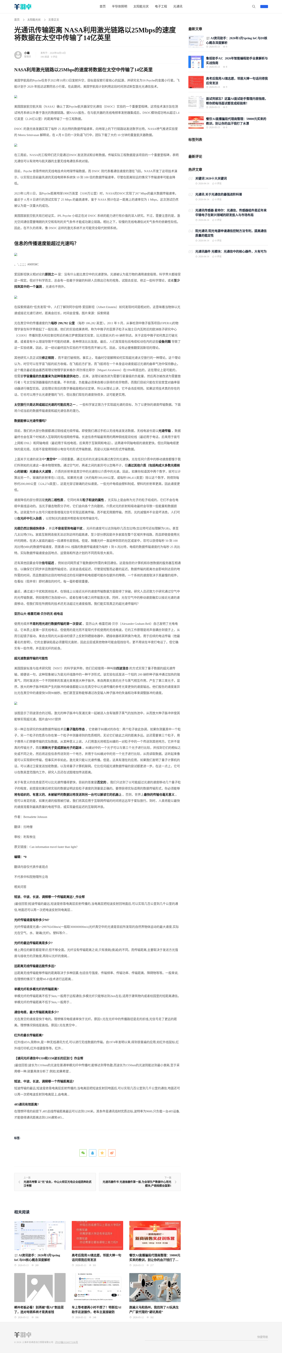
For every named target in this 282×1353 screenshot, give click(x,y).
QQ (92, 1153)
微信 (83, 1153)
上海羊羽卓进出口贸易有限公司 (37, 1342)
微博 (111, 1153)
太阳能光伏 (34, 19)
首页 (17, 19)
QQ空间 (102, 1153)
